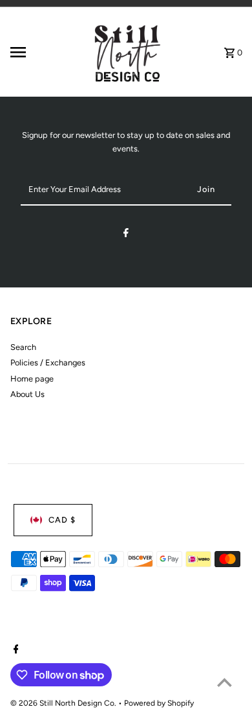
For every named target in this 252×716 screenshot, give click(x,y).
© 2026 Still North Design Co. (64, 703)
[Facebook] (126, 235)
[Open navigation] (45, 52)
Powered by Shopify (159, 703)
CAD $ (62, 520)
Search (23, 347)
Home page (32, 378)
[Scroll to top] (224, 682)
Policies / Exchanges (47, 362)
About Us (27, 394)
